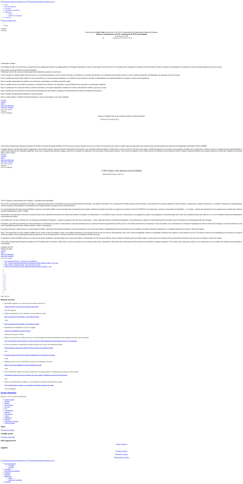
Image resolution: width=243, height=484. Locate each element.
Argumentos (8, 418)
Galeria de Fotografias (15, 16)
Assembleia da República (12, 10)
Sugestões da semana (11, 421)
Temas (7, 416)
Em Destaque (9, 405)
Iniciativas (8, 473)
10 (5, 289)
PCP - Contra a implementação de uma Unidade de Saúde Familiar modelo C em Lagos (31, 263)
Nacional (7, 412)
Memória (7, 419)
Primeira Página (9, 400)
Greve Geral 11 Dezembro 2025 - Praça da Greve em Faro (22, 265)
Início (6, 5)
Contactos (8, 17)
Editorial (7, 401)
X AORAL (11, 467)
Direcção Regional (10, 7)
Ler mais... (4, 100)
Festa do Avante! (10, 423)
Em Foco (7, 407)
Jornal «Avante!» (8, 392)
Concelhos (8, 8)
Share (2, 104)
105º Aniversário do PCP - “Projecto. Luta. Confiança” (21, 261)
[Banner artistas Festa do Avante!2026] (8, 20)
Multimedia (8, 12)
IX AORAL (11, 465)
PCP (6, 409)
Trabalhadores (9, 410)
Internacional (9, 414)
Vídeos (10, 14)
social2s (10, 109)
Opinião (7, 403)
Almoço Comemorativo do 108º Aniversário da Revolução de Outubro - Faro (28, 266)
